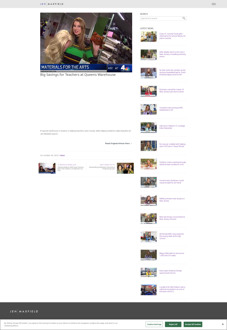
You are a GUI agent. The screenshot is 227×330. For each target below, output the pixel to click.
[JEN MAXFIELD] (52, 4)
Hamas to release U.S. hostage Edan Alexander (172, 127)
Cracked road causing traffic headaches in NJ (171, 109)
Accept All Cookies (193, 324)
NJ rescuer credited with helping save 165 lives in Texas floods (172, 145)
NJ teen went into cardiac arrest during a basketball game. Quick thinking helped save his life (172, 72)
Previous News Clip (67, 165)
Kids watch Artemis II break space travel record (170, 272)
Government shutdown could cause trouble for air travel (171, 181)
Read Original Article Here (117, 143)
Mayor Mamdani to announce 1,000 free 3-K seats (171, 254)
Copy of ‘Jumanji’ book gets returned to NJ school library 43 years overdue (172, 36)
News (62, 155)
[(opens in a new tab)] (149, 37)
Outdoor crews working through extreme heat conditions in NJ (172, 163)
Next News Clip (106, 165)
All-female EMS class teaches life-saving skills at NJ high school (171, 236)
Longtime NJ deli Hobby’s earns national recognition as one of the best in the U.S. (172, 289)
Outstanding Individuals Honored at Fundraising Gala (102, 168)
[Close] (223, 324)
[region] (113, 324)
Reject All (173, 324)
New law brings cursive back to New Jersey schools (172, 218)
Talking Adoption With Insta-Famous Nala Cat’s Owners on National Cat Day (71, 168)
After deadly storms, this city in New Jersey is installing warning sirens (172, 54)
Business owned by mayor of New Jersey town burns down (171, 90)
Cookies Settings (154, 324)
